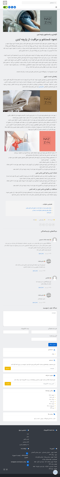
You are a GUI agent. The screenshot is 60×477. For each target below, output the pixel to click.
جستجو (8, 368)
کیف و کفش (26, 439)
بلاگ (34, 220)
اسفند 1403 (51, 395)
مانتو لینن (41, 87)
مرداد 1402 (51, 399)
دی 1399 (52, 408)
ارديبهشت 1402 (50, 406)
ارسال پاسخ (41, 253)
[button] (15, 7)
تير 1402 (52, 402)
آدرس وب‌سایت (53, 336)
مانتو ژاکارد (49, 212)
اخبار (54, 418)
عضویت (8, 384)
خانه (28, 434)
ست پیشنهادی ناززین (24, 444)
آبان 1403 (52, 397)
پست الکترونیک (25, 329)
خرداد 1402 (51, 404)
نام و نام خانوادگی (52, 329)
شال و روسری (26, 442)
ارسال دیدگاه (53, 345)
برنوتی (41, 418)
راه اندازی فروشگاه (48, 418)
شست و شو (36, 418)
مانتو (28, 437)
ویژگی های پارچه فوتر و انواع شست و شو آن (41, 210)
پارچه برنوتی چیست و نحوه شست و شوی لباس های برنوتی (38, 208)
